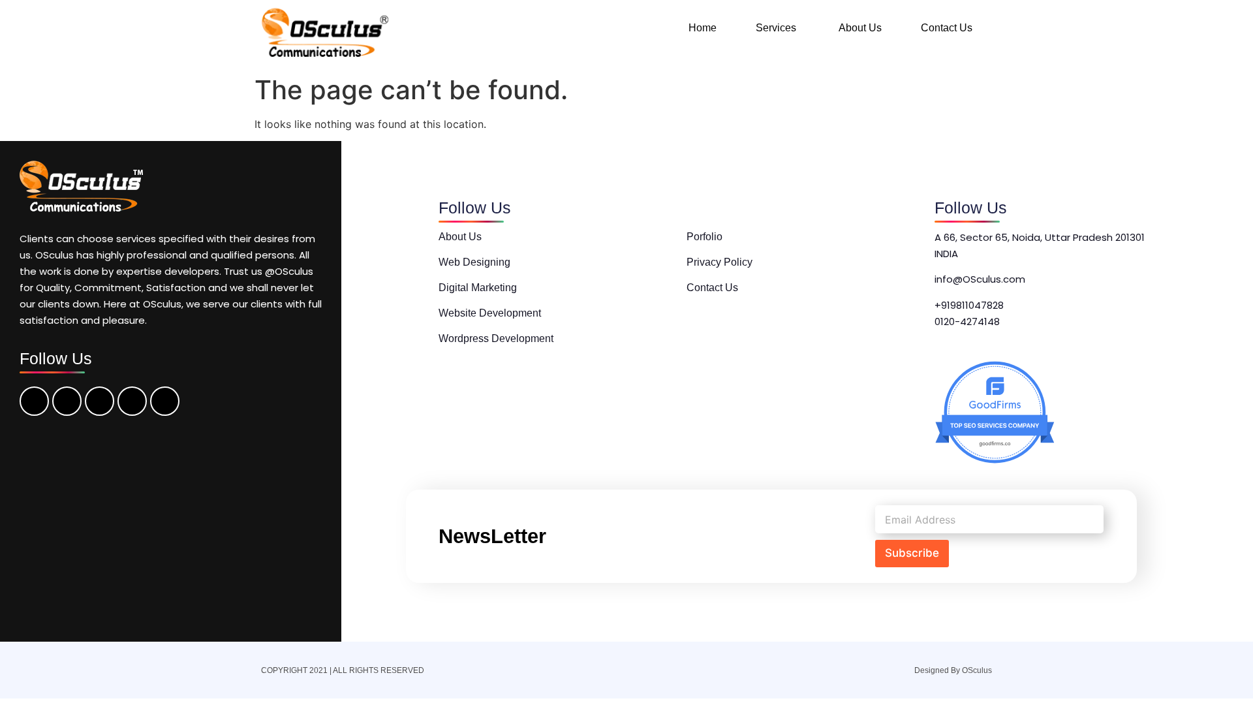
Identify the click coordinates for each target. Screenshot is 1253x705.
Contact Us (946, 27)
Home (702, 27)
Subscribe (912, 552)
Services (776, 27)
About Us (860, 27)
